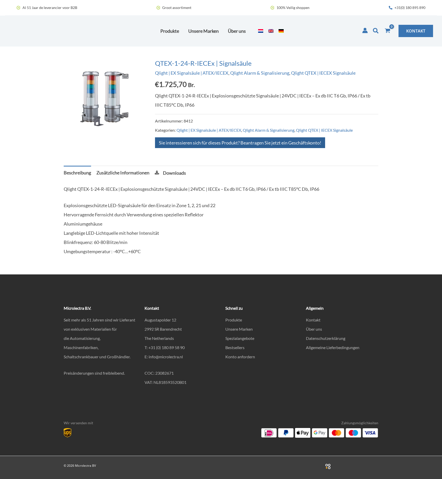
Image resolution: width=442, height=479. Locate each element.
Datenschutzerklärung (325, 338)
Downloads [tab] (174, 173)
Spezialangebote (239, 338)
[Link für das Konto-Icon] (365, 30)
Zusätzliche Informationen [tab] (122, 172)
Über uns (314, 329)
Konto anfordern (240, 356)
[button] (376, 31)
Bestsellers (235, 347)
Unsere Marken (239, 329)
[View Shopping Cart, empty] (387, 31)
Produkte (233, 319)
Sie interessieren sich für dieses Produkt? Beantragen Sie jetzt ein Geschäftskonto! (240, 143)
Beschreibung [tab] (77, 172)
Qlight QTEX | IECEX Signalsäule (323, 73)
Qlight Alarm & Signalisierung (259, 73)
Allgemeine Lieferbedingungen (332, 347)
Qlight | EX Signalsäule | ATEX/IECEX (191, 73)
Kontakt (313, 319)
